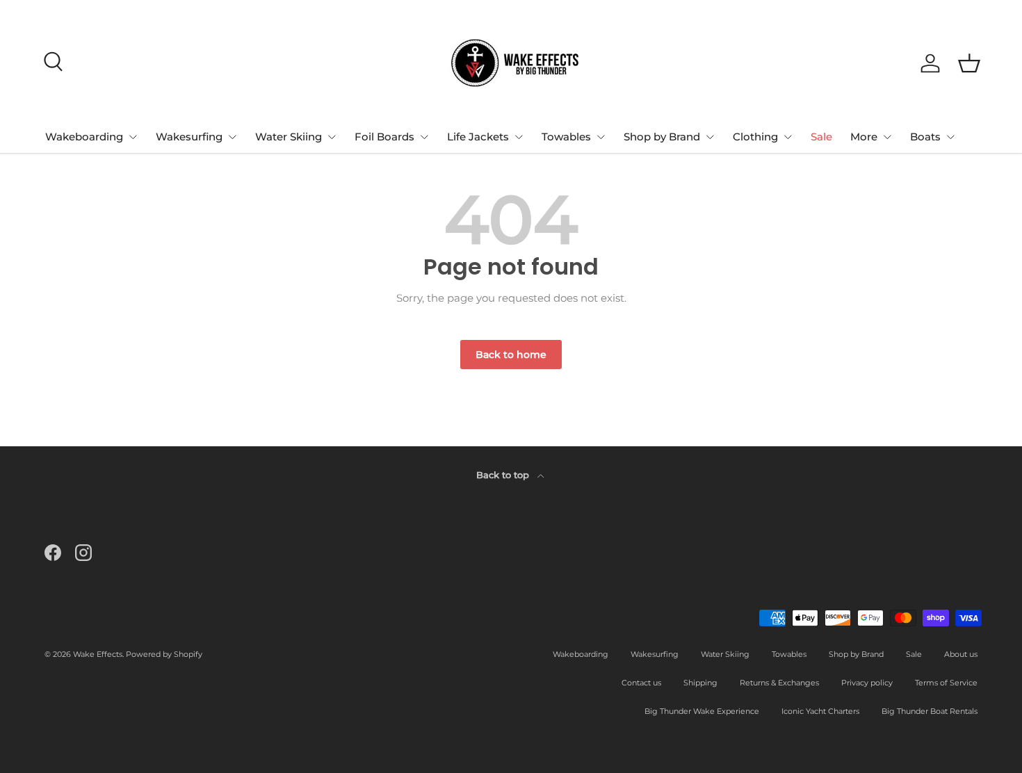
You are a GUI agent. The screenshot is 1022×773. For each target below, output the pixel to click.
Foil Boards (384, 136)
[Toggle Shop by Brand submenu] (709, 137)
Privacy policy (867, 682)
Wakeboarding (84, 136)
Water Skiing (288, 136)
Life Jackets (478, 136)
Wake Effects (97, 654)
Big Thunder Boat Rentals (930, 711)
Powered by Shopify (164, 654)
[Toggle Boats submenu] (950, 137)
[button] (969, 63)
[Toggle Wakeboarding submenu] (132, 137)
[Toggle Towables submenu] (600, 137)
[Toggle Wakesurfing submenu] (232, 137)
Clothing (755, 136)
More (863, 136)
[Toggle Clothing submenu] (787, 137)
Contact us (641, 682)
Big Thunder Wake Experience (701, 711)
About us (961, 654)
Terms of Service (946, 682)
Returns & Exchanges (779, 682)
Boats (925, 136)
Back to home (511, 354)
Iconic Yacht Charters (820, 711)
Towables (566, 136)
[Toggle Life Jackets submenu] (518, 137)
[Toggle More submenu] (887, 137)
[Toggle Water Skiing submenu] (331, 137)
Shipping (700, 682)
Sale (821, 136)
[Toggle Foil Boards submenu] (424, 137)
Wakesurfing (189, 136)
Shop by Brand (662, 136)
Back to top (504, 474)
